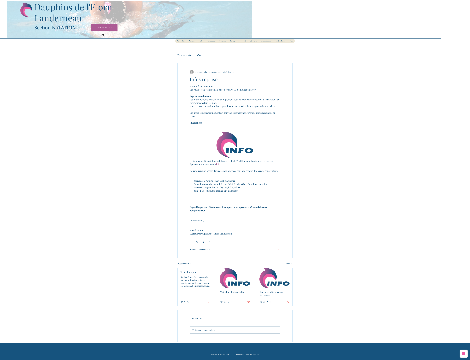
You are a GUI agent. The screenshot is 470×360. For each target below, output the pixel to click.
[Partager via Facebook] (191, 242)
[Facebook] (99, 35)
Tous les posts (184, 55)
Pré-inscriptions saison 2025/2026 (271, 293)
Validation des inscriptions (233, 292)
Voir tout (289, 263)
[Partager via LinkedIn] (203, 242)
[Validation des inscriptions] (235, 278)
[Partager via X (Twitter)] (197, 242)
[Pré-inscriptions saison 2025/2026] (274, 278)
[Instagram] (102, 35)
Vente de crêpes (188, 272)
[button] (289, 55)
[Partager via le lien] (209, 242)
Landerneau (58, 18)
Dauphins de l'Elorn (73, 7)
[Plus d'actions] (278, 72)
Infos (198, 55)
